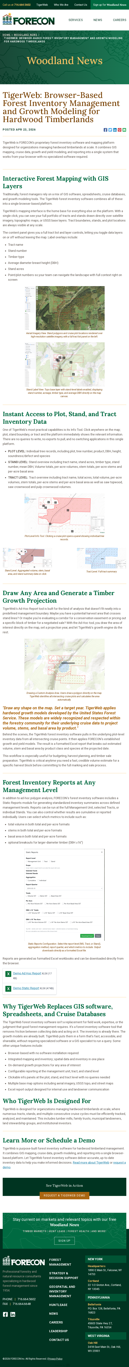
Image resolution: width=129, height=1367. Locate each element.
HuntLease (58, 1305)
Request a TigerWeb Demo (64, 1195)
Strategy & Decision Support (63, 1275)
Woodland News (25, 34)
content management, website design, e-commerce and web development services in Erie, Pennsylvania (64, 1365)
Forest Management (60, 1262)
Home (7, 34)
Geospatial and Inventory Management (62, 1291)
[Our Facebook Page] (6, 1314)
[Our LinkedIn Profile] (12, 1314)
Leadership (58, 1331)
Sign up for (109, 4)
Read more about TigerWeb (91, 1162)
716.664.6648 (22, 1304)
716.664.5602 (26, 1299)
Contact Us (80, 4)
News (53, 1313)
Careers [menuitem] (119, 20)
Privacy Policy (55, 1358)
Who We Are (61, 4)
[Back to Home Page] (28, 19)
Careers (56, 1322)
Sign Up (64, 1240)
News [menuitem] (98, 20)
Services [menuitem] (76, 20)
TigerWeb (42, 4)
